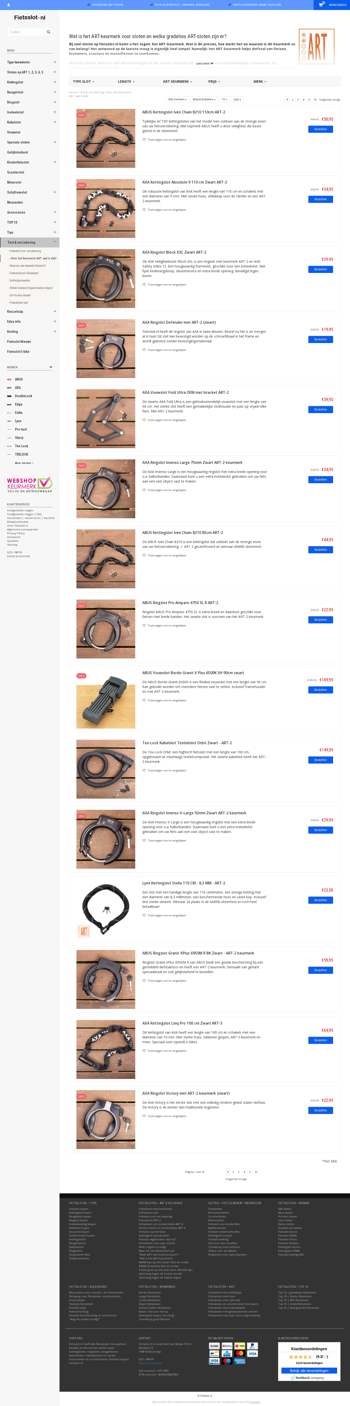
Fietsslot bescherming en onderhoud (92, 1315)
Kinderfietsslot (18, 162)
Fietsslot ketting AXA (291, 1254)
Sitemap (12, 544)
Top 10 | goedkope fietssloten (297, 1292)
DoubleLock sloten (290, 1228)
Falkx (18, 413)
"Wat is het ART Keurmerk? (156, 1258)
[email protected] (150, 1363)
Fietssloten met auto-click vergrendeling (234, 1315)
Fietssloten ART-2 (150, 1220)
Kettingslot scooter (220, 1235)
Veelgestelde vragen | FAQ (24, 514)
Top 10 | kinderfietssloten (294, 1304)
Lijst (237, 99)
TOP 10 (12, 222)
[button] (55, 62)
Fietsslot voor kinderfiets (224, 1224)
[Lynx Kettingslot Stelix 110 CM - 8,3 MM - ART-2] (105, 909)
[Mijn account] (8, 4)
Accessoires (16, 212)
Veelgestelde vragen (20, 510)
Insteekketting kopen (82, 1224)
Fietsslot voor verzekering (155, 1216)
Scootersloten (217, 1216)
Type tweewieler (18, 62)
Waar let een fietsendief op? (156, 1250)
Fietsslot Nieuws (19, 342)
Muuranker (15, 202)
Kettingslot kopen (80, 1212)
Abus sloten (285, 1212)
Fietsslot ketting (218, 1239)
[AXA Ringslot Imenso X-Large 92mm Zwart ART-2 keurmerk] (105, 838)
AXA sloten (284, 1209)
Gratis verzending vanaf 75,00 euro (257, 4)
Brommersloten (218, 1212)
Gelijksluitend (17, 152)
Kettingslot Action (289, 1247)
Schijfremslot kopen (82, 1235)
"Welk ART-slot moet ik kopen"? (159, 1254)
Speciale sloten (18, 142)
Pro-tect (21, 429)
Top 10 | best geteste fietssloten (298, 1307)
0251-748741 (14, 552)
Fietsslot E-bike (18, 352)
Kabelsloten (76, 1247)
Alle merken (176, 99)
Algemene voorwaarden (22, 529)
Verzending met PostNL (108, 4)
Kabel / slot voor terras (153, 1311)
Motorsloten (216, 1220)
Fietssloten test (148, 1212)
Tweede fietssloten (81, 1304)
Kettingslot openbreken (154, 1235)
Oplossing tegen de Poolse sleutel (160, 1273)
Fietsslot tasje (77, 1307)
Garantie (12, 541)
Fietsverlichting (79, 1311)
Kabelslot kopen (79, 1228)
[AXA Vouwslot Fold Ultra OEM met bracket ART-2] (105, 418)
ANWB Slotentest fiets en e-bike (159, 1266)
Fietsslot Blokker (288, 1243)
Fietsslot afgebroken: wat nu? (157, 1239)
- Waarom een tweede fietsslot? (27, 265)
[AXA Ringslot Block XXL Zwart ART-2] (105, 278)
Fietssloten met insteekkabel (226, 1307)
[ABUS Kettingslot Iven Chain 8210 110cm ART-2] (105, 138)
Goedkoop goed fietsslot (154, 1319)
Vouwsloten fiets (79, 1254)
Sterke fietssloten (150, 1292)
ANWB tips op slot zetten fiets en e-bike (164, 1262)
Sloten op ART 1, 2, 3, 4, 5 (25, 72)
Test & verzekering (21, 242)
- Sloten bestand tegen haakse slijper (28, 288)
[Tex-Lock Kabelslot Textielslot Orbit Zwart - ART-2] (105, 768)
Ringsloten (75, 1250)
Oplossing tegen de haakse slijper (160, 1277)
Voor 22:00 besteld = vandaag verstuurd (182, 4)
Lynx (18, 421)
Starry (19, 438)
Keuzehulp (15, 311)
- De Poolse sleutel (19, 295)
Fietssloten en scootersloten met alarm (233, 1304)
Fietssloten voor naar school (157, 1243)
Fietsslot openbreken (152, 1231)
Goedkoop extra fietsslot (224, 1247)
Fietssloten (215, 1209)
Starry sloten (286, 1224)
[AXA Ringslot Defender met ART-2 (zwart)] (105, 348)
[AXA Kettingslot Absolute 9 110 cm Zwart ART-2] (105, 208)
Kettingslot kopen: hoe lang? (157, 1315)
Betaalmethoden (18, 521)
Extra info (14, 321)
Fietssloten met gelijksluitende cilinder (233, 1311)
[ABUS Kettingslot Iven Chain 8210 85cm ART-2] (105, 558)
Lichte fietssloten (149, 1300)
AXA (18, 388)
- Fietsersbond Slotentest (23, 273)
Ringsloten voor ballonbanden (227, 1254)
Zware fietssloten (150, 1304)
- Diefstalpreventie (19, 280)
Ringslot (13, 102)
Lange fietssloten (149, 1296)
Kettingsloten (77, 1239)
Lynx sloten (285, 1220)
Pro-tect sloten (287, 1216)
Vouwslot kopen (79, 1231)
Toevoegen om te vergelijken (166, 139)
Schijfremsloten (79, 1258)
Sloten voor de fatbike (222, 1250)
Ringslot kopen (78, 1220)
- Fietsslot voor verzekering (25, 251)
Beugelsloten (77, 1243)
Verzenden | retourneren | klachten (31, 518)
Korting (12, 332)
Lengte (125, 81)
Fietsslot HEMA (287, 1235)
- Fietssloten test (18, 302)
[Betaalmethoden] (214, 1345)
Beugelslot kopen (80, 1216)
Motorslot (14, 182)
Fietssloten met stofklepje (224, 1292)
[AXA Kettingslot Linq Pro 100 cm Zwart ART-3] (105, 1049)
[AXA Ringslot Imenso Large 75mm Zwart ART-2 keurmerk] (105, 488)
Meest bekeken (203, 99)
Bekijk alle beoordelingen (309, 1371)
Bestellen (321, 129)
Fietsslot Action (287, 1231)
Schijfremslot (17, 192)
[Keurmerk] (29, 484)
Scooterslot (15, 172)
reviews (255, 1402)
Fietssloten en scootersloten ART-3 (161, 1224)
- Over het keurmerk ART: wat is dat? (29, 258)
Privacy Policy (16, 533)
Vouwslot (13, 132)
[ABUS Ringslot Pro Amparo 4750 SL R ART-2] (105, 628)
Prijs (213, 81)
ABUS (19, 379)
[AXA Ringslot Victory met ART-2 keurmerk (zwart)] (105, 1119)
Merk (259, 81)
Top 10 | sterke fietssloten (295, 1296)
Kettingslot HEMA (289, 1250)
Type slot (82, 81)
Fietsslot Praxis (287, 1239)
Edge (18, 404)
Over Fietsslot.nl (17, 525)
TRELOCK (21, 454)
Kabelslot (14, 122)
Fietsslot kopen (78, 1209)
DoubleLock (23, 396)
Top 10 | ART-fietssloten (293, 1300)
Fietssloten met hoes (221, 1296)
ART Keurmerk (176, 81)
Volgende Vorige (329, 99)
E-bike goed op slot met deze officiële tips (165, 1270)
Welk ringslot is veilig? (152, 1247)
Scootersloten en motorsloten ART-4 (162, 1228)
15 (224, 99)
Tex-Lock (21, 446)
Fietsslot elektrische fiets (224, 1231)
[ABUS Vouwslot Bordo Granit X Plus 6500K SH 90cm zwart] (105, 698)
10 (315, 99)
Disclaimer (14, 537)
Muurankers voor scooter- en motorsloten (96, 1292)
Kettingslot (15, 82)
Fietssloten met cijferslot (224, 1300)
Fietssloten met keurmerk (155, 1209)
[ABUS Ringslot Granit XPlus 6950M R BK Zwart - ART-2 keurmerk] (105, 979)
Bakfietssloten (217, 1228)
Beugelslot (15, 92)
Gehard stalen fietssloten (155, 1307)
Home (73, 92)
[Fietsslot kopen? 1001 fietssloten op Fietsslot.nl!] (29, 17)
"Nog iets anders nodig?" (84, 1319)
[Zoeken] (48, 29)
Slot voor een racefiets (222, 1243)
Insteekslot (15, 112)
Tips (10, 232)
